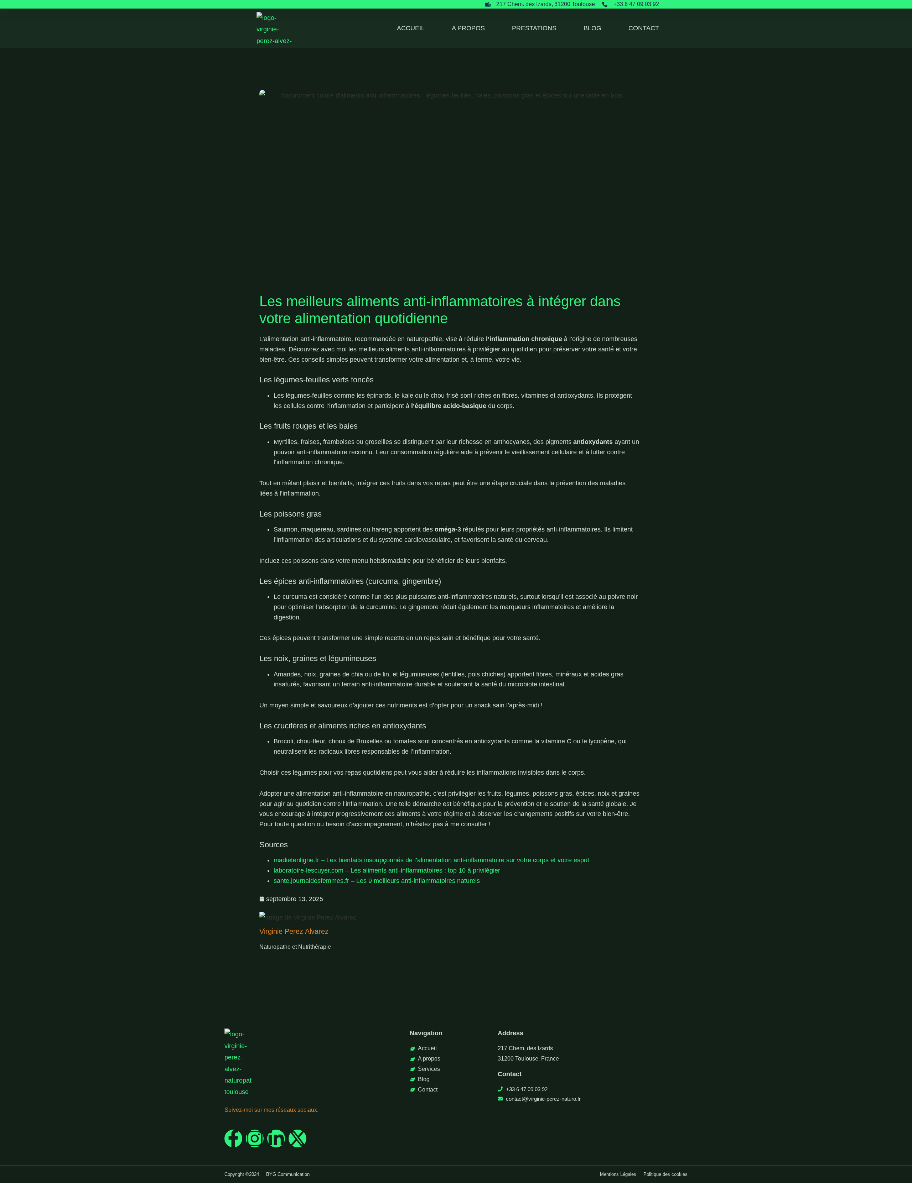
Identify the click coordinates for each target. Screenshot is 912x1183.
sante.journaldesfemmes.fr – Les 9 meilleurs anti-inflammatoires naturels (377, 880)
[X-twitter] (297, 1138)
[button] (241, 1174)
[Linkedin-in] (276, 1138)
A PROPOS (468, 28)
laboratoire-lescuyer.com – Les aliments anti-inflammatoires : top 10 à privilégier (387, 870)
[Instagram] (255, 1138)
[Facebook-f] (233, 1138)
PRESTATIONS (534, 28)
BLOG (592, 28)
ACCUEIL (411, 28)
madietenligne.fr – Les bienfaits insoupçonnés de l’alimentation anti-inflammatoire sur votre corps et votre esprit (431, 860)
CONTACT (643, 28)
